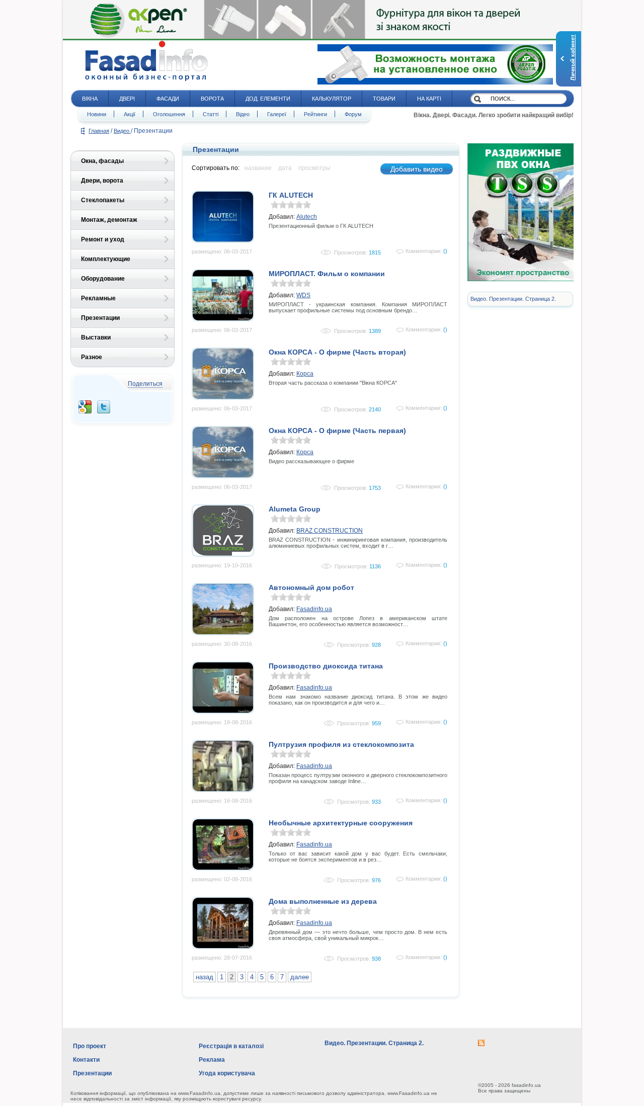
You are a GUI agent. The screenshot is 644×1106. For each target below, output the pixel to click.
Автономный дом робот (311, 587)
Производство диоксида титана (326, 666)
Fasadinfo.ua (314, 609)
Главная (99, 131)
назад (204, 977)
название (258, 168)
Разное (91, 357)
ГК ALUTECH (291, 195)
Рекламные (98, 298)
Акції (129, 114)
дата (285, 168)
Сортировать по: (215, 168)
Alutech (306, 216)
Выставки (96, 337)
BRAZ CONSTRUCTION (329, 530)
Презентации (100, 317)
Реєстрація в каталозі (231, 1046)
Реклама (212, 1059)
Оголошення (169, 114)
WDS (303, 295)
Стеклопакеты (102, 200)
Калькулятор (331, 99)
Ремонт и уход (102, 239)
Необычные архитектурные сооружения (341, 823)
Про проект (89, 1046)
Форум (353, 114)
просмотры (314, 168)
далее (299, 977)
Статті (210, 114)
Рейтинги (315, 114)
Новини (96, 114)
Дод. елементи (268, 99)
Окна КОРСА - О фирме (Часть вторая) (337, 352)
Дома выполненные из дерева (323, 901)
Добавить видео (416, 169)
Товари (384, 99)
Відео (243, 114)
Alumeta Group (294, 509)
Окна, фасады (102, 160)
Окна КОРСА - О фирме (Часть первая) (337, 431)
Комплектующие (105, 259)
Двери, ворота (102, 180)
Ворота (212, 99)
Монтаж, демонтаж (109, 219)
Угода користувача (227, 1073)
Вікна (90, 99)
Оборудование (103, 278)
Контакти (86, 1059)
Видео (122, 131)
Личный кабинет (573, 57)
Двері (127, 99)
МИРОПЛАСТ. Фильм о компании (327, 274)
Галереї (276, 114)
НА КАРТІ (429, 99)
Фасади (167, 99)
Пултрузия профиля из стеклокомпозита (341, 744)
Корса (304, 373)
